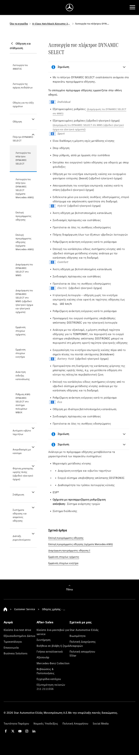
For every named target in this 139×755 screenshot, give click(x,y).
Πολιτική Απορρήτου (75, 723)
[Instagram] (27, 731)
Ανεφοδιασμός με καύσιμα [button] (22, 451)
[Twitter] (13, 731)
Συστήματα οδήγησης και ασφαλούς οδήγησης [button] (20, 515)
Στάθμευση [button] (18, 494)
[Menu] (132, 7)
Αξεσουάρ (43, 657)
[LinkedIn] (34, 731)
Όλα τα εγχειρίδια (19, 23)
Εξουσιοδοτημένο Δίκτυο (19, 636)
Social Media (101, 723)
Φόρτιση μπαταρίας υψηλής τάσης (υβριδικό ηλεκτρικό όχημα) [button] (23, 474)
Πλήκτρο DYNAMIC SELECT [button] (23, 138)
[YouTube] (20, 731)
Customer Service (24, 609)
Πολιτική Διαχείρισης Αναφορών (83, 643)
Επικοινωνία (11, 647)
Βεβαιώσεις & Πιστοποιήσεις (45, 671)
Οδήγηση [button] (17, 121)
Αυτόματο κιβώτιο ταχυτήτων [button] (22, 432)
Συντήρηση (43, 640)
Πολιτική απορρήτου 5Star (82, 653)
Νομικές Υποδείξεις (45, 723)
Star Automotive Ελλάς (84, 630)
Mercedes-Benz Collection (53, 663)
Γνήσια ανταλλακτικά (50, 651)
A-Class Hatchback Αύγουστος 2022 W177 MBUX (51, 23)
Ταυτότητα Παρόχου (16, 723)
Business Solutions (15, 653)
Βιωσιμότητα (77, 636)
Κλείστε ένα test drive (17, 630)
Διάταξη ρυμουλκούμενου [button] (22, 537)
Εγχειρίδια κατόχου (49, 679)
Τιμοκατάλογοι (13, 641)
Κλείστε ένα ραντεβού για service (53, 632)
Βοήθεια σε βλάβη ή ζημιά (53, 646)
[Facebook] (6, 731)
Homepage (5, 609)
